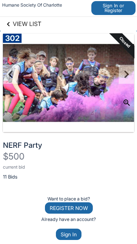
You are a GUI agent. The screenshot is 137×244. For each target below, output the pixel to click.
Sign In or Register (113, 8)
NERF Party (22, 145)
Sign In (69, 234)
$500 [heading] (13, 156)
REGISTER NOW (69, 208)
